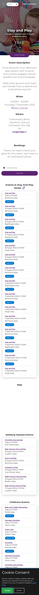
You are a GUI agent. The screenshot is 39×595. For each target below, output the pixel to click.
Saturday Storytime (12, 520)
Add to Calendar (20, 108)
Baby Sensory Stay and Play (15, 449)
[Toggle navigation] (3, 4)
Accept (7, 590)
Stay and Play (10, 193)
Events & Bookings (29, 4)
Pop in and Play (10, 458)
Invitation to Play (11, 467)
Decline (19, 590)
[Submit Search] (17, 4)
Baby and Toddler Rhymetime (16, 507)
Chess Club (9, 529)
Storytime (8, 543)
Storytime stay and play (14, 440)
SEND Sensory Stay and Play (15, 477)
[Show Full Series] (23, 188)
